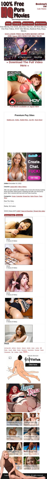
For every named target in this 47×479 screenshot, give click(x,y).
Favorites (19, 215)
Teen (40, 196)
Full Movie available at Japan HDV (24, 107)
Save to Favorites (27, 211)
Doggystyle (31, 350)
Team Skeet (38, 120)
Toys (5, 198)
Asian (14, 196)
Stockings (24, 350)
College (16, 352)
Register (44, 9)
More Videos (22, 187)
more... (26, 352)
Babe (21, 352)
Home (8, 23)
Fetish (18, 350)
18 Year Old (7, 348)
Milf (41, 348)
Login (39, 9)
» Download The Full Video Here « (25, 64)
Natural (24, 348)
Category (16, 23)
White (14, 350)
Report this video (39, 211)
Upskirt (28, 348)
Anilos (17, 120)
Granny (19, 348)
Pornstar (37, 350)
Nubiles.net (10, 120)
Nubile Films (24, 120)
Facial (41, 350)
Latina (37, 348)
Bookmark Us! (41, 5)
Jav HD (31, 120)
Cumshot (19, 196)
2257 (18, 211)
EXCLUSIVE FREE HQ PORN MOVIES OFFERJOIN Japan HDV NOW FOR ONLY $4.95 (24, 35)
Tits (12, 352)
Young (10, 350)
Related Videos (9, 215)
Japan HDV (13, 187)
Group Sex (26, 196)
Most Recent (28, 23)
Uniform (14, 348)
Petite (5, 350)
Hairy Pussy (34, 196)
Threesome (7, 352)
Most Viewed (41, 23)
